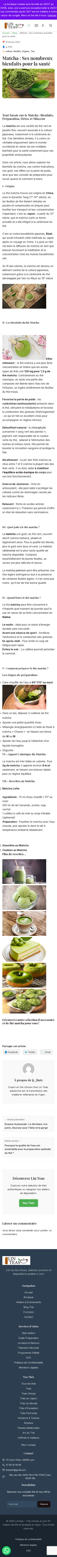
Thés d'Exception (28, 1408)
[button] (6, 1550)
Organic (26, 51)
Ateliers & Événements (28, 1302)
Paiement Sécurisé (28, 1347)
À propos (28, 1312)
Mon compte (28, 1444)
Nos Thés (28, 1203)
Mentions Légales (28, 1367)
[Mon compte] (44, 25)
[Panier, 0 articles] (51, 25)
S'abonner (44, 1504)
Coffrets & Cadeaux (28, 1437)
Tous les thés (28, 1383)
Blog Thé (29, 1307)
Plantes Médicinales (28, 1427)
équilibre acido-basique (19, 472)
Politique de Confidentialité (28, 1362)
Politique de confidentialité (28, 1539)
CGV (28, 1357)
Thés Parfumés (28, 1413)
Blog (15, 33)
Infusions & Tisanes (28, 1418)
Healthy (17, 51)
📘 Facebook (11, 1052)
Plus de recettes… (14, 854)
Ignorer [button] (52, 15)
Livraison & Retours (28, 1343)
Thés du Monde (28, 1403)
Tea (32, 51)
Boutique (28, 1297)
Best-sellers (28, 1333)
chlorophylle (38, 427)
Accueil (5, 33)
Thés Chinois (28, 1393)
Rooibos (28, 1422)
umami (34, 538)
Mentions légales (28, 1545)
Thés (28, 1388)
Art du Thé (29, 1432)
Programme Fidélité (28, 1352)
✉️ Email (46, 1052)
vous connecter (24, 1230)
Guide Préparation (28, 1338)
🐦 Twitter (30, 1052)
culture (9, 51)
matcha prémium (16, 570)
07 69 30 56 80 (13, 1465)
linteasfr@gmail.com (16, 1470)
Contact (28, 1316)
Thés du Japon (28, 1398)
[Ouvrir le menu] (36, 25)
